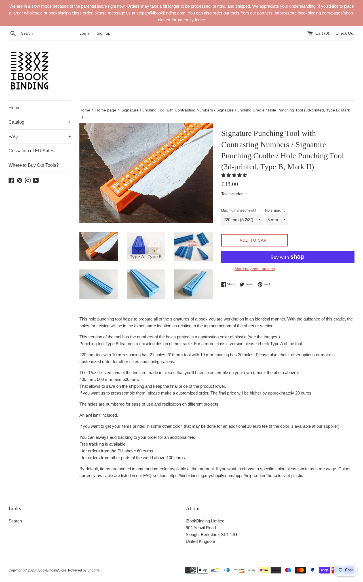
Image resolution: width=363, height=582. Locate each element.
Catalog (40, 122)
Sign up (103, 33)
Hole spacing (275, 210)
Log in (84, 33)
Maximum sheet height (238, 210)
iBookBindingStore (51, 570)
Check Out (344, 33)
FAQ (40, 136)
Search (15, 520)
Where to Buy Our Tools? (34, 165)
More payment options (255, 268)
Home (15, 107)
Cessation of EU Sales (31, 150)
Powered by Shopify (83, 570)
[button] (234, 175)
